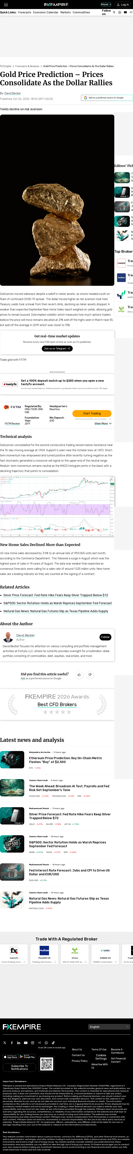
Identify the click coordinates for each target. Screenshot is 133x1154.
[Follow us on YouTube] (125, 12)
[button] (6, 4)
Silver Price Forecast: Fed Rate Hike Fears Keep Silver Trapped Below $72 (55, 595)
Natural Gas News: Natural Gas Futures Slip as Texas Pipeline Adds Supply (55, 611)
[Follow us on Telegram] (131, 12)
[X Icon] (5, 1043)
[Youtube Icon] (26, 1043)
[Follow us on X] (114, 12)
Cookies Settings (101, 1057)
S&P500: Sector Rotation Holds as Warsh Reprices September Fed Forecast (57, 603)
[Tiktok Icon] (53, 1043)
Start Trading (92, 413)
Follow (105, 637)
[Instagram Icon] (32, 1043)
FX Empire (5, 66)
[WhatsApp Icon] (46, 1043)
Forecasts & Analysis (27, 66)
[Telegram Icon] (39, 1043)
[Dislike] (90, 675)
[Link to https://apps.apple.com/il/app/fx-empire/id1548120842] (10, 1057)
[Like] (79, 675)
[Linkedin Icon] (19, 1043)
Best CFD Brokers (57, 704)
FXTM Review (12, 423)
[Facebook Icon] (12, 1043)
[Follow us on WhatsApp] (120, 12)
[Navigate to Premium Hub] (19, 823)
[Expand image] (111, 480)
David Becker (25, 635)
